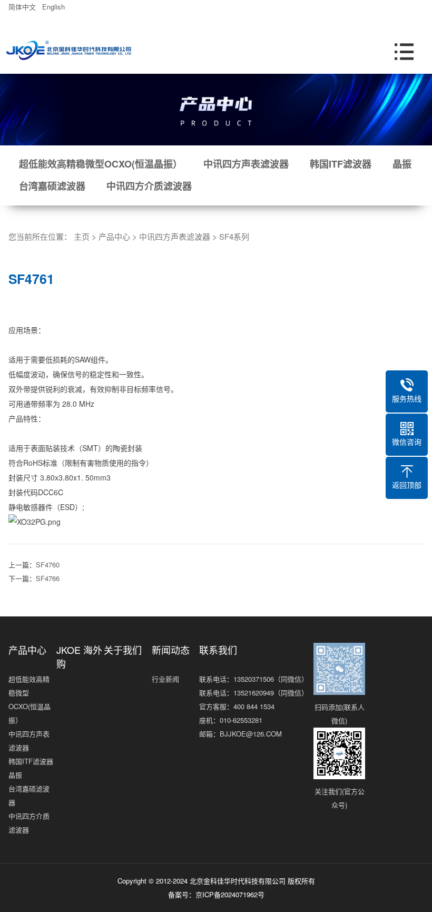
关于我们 (123, 649)
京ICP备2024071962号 (229, 894)
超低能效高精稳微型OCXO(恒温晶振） (100, 164)
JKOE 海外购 (79, 656)
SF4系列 (234, 236)
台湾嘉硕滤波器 (52, 186)
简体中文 (24, 7)
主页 (82, 236)
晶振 (401, 164)
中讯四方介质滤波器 (149, 186)
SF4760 (48, 565)
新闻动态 (171, 649)
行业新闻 (165, 679)
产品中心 (114, 236)
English (55, 7)
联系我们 (218, 649)
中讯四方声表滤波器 (246, 164)
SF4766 (48, 578)
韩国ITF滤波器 (340, 164)
